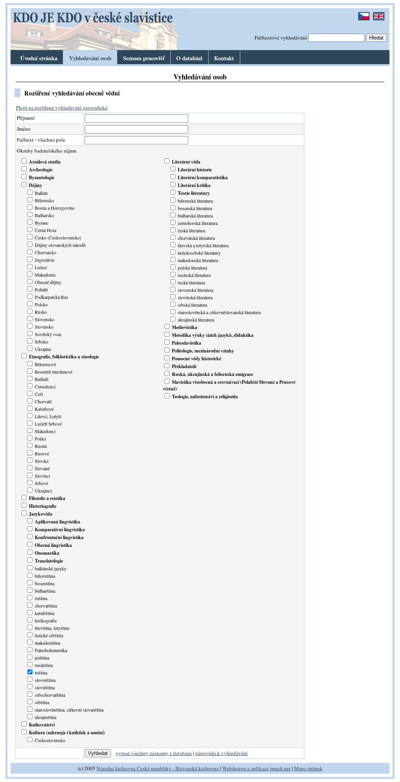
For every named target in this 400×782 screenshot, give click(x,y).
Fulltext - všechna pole (41, 139)
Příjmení (26, 117)
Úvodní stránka (38, 58)
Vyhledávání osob (90, 58)
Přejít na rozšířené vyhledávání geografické (61, 107)
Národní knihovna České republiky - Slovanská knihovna (157, 768)
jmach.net (280, 768)
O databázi (189, 58)
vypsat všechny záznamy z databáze (154, 753)
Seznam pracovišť (143, 58)
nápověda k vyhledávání (221, 753)
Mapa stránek (308, 768)
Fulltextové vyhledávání (281, 37)
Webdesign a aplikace (245, 768)
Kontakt (224, 58)
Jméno (23, 128)
